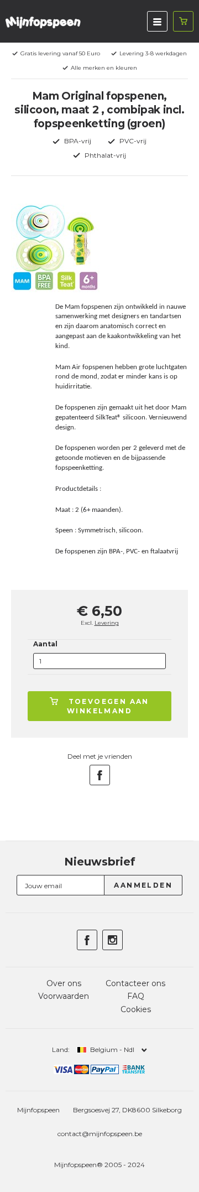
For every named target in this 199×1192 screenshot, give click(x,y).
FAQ (135, 996)
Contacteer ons (135, 983)
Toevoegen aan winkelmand (108, 706)
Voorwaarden (63, 996)
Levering (107, 622)
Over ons (63, 983)
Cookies (136, 1009)
